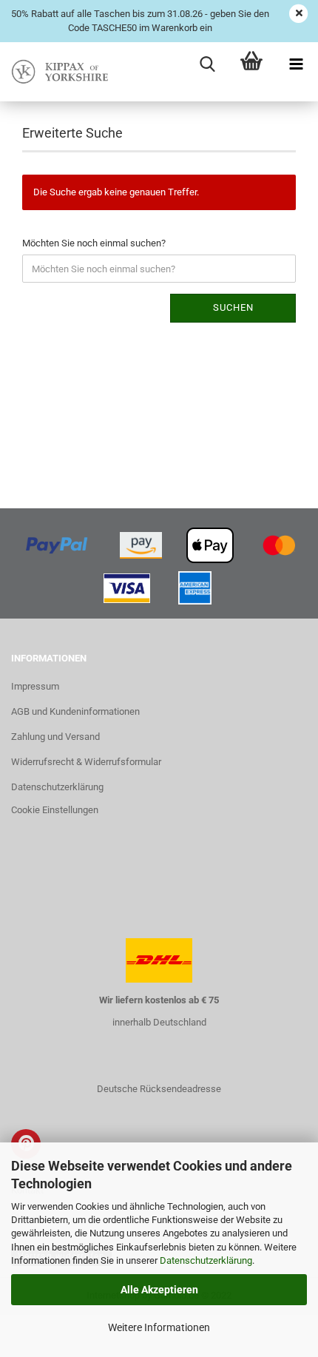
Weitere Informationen (159, 1327)
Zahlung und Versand (55, 736)
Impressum (35, 686)
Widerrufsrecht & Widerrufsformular (86, 761)
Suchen (233, 307)
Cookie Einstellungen (54, 809)
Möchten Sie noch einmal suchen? (94, 243)
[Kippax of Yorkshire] (59, 71)
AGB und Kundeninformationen (75, 711)
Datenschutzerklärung (206, 1260)
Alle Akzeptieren (159, 1290)
